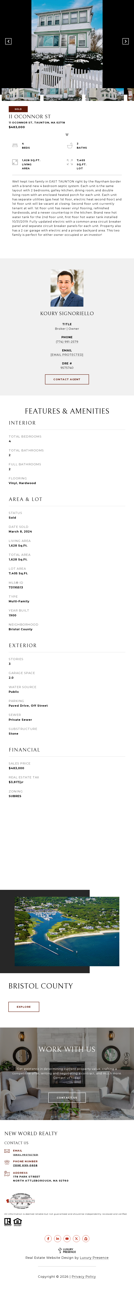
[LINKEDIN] (57, 1238)
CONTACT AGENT (67, 379)
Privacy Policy (84, 1277)
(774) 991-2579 (67, 341)
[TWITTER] (76, 1238)
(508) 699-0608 (25, 1165)
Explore (24, 1006)
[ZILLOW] (85, 1238)
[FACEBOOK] (48, 1238)
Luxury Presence (94, 1258)
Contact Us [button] (67, 1097)
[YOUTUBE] (67, 1238)
